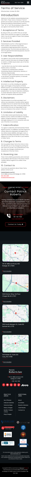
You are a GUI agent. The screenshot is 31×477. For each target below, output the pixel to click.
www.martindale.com (15, 453)
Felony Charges (8, 407)
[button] (19, 3)
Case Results (22, 407)
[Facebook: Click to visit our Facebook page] (3, 384)
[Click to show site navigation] (28, 2)
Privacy (26, 468)
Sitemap (22, 468)
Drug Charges (8, 414)
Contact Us (21, 410)
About (20, 400)
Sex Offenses (7, 400)
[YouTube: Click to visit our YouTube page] (7, 384)
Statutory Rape (8, 405)
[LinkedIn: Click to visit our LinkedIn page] (11, 384)
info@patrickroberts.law (7, 177)
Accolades (21, 402)
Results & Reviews (23, 405)
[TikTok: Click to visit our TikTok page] (18, 384)
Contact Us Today (15, 224)
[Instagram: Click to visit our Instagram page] (15, 384)
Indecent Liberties (9, 402)
